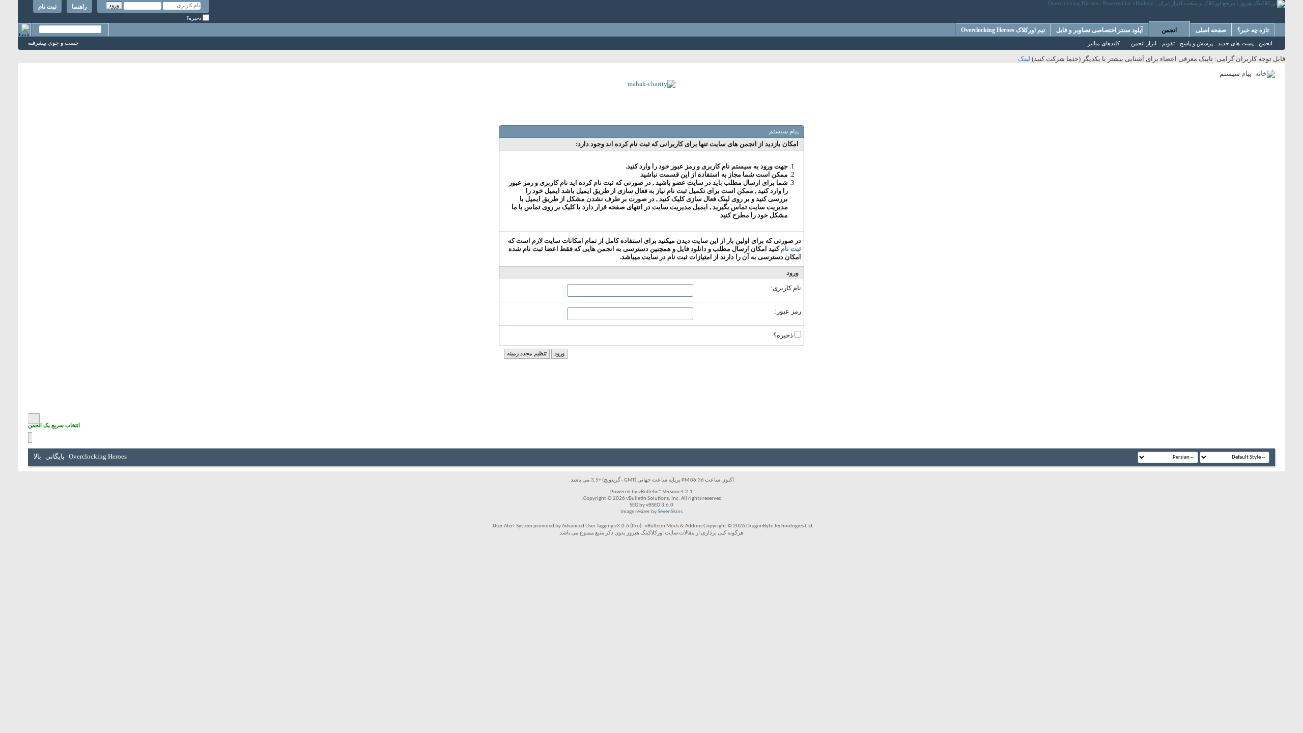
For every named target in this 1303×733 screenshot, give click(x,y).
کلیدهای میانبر (1104, 43)
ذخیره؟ (194, 18)
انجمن (1169, 30)
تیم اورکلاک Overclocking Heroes (1003, 30)
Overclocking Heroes (98, 456)
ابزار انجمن (1143, 43)
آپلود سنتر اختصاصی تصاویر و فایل (1099, 30)
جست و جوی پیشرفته (53, 43)
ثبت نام (47, 6)
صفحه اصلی (1211, 30)
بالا (37, 456)
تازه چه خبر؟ (1253, 30)
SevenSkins (670, 512)
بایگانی (55, 456)
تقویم (1168, 43)
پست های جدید (1236, 43)
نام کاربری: (786, 288)
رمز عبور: (788, 311)
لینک (1024, 59)
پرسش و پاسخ (1196, 43)
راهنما (79, 6)
